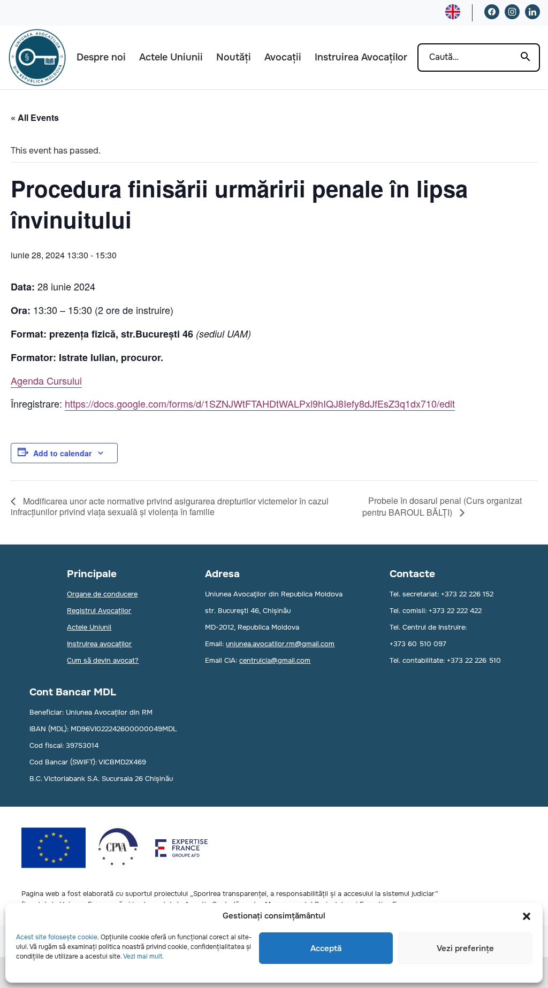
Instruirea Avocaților (361, 57)
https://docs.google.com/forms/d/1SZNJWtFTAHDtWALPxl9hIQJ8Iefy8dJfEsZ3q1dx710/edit (260, 403)
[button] (526, 916)
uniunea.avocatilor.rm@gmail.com (280, 643)
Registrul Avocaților (99, 610)
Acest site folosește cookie (56, 937)
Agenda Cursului (46, 380)
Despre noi (101, 57)
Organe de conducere (102, 594)
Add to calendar (62, 453)
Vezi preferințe (465, 948)
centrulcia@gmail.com (274, 660)
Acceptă (325, 948)
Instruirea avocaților (99, 643)
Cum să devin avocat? (103, 660)
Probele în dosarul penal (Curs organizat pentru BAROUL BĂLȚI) (442, 506)
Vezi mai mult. (143, 956)
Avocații (282, 57)
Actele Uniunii (171, 57)
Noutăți (233, 57)
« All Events (35, 117)
